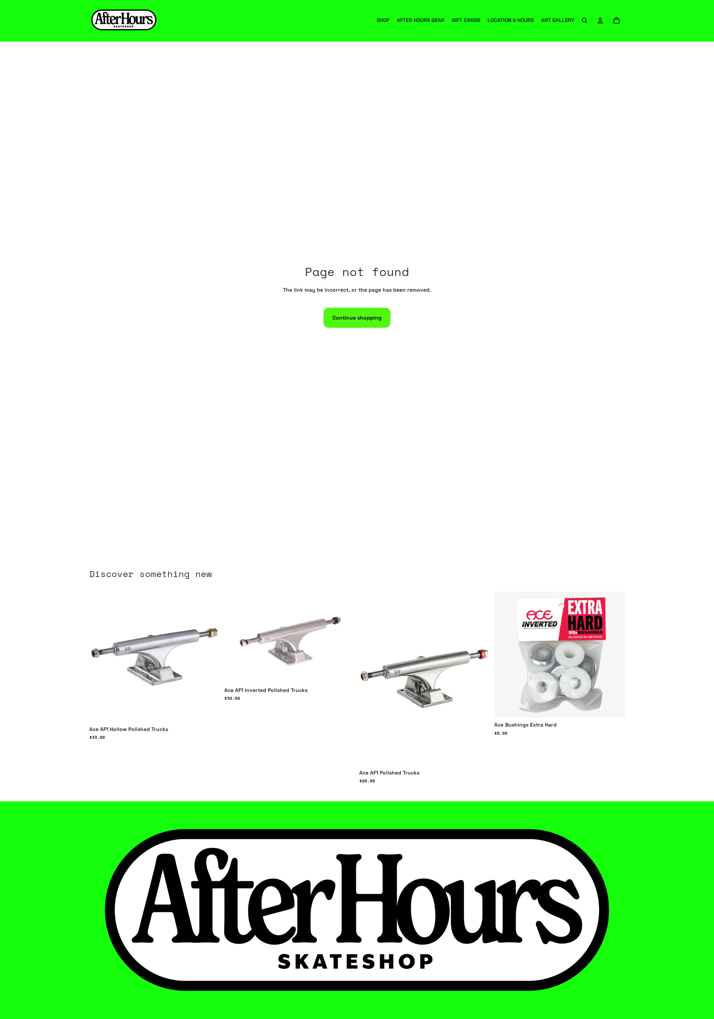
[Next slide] (478, 678)
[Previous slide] (370, 678)
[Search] (584, 20)
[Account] (600, 20)
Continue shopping (357, 317)
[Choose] (208, 710)
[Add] (613, 706)
